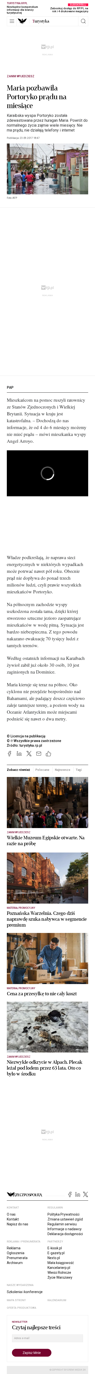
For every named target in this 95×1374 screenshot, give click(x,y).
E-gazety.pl (56, 1253)
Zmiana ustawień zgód (65, 1219)
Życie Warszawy (60, 1277)
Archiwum (15, 1263)
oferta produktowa (21, 1307)
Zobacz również (18, 770)
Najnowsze (62, 770)
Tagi (79, 770)
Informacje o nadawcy (65, 1229)
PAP (10, 387)
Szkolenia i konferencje (25, 1292)
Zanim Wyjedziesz (20, 76)
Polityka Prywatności (63, 1214)
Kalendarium (57, 1300)
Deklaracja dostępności (65, 1234)
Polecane (42, 770)
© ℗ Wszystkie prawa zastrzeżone (34, 741)
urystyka (40, 21)
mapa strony (16, 1300)
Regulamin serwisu (62, 1224)
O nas (11, 1214)
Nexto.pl (54, 1258)
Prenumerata (17, 1258)
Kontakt (13, 1219)
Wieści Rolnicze (59, 1272)
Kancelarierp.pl (59, 1268)
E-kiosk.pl (55, 1248)
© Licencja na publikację (26, 736)
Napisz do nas (17, 1224)
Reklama (13, 1248)
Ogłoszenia (15, 1253)
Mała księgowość (61, 1263)
